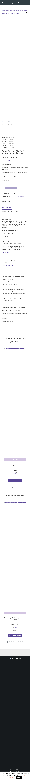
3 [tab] (16, 487)
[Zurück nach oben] (15, 653)
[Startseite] (15, 2)
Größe (3, 180)
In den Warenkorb (11, 188)
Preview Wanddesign (8, 255)
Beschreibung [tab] (6, 207)
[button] (26, 12)
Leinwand (13, 196)
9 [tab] (23, 642)
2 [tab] (14, 487)
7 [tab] (19, 642)
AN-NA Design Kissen (8, 265)
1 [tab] (12, 487)
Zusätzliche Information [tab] (10, 211)
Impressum (20, 771)
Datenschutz (13, 771)
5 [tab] (15, 642)
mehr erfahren (18, 775)
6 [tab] (17, 642)
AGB (8, 771)
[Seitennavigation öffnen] (4, 2)
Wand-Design (11, 194)
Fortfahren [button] (19, 777)
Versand (9, 160)
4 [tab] (18, 487)
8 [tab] (21, 642)
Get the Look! (6, 252)
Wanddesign (20, 196)
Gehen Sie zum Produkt (15, 480)
